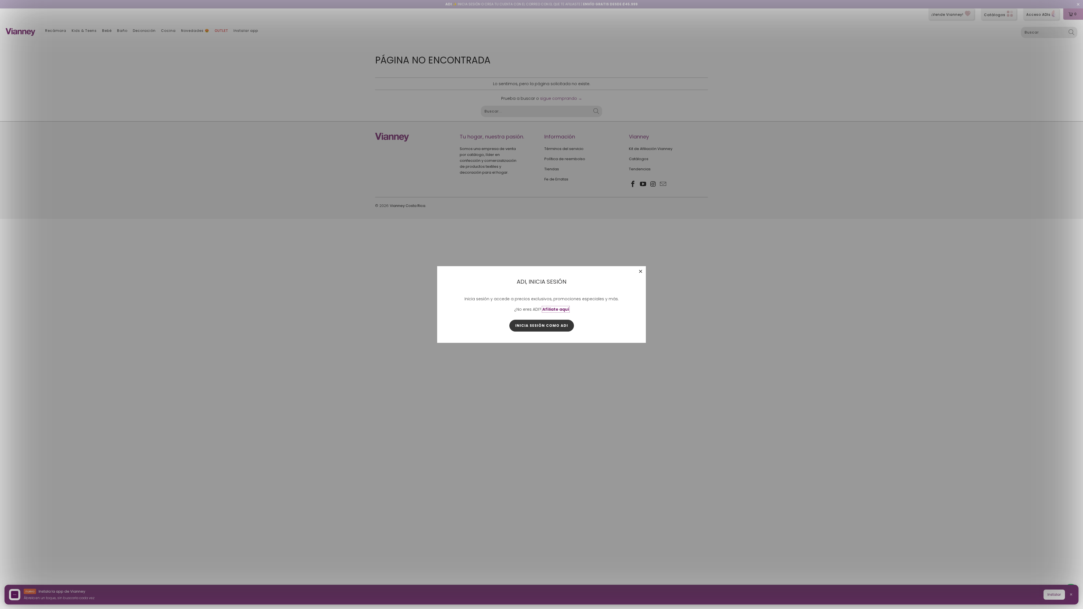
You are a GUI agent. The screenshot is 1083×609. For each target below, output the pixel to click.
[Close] (641, 271)
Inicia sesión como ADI (541, 325)
